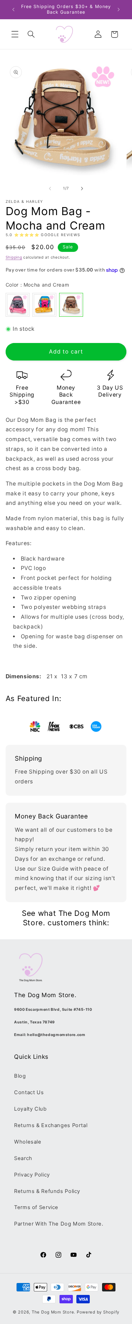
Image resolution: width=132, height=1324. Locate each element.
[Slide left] (50, 188)
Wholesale (28, 1142)
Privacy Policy (32, 1175)
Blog (20, 1076)
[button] (15, 34)
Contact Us (29, 1092)
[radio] (18, 305)
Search (23, 1158)
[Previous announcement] (13, 9)
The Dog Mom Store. (53, 1312)
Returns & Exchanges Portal (50, 1125)
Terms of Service (36, 1207)
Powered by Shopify (98, 1312)
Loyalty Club (30, 1109)
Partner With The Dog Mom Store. (58, 1224)
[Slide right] (82, 188)
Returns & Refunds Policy (47, 1191)
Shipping (14, 257)
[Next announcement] (118, 9)
